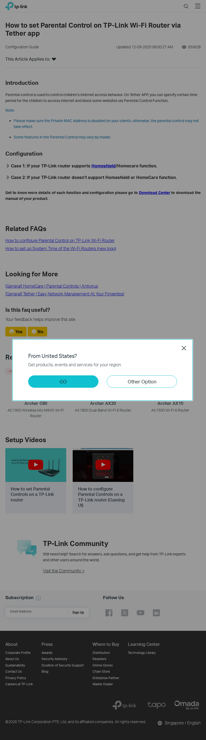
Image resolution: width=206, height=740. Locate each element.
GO (63, 381)
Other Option (142, 381)
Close (184, 348)
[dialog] (103, 370)
